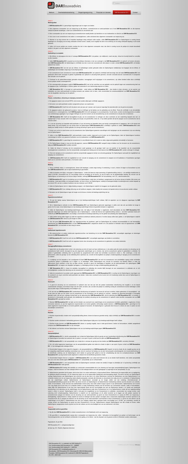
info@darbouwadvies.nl (68, 449)
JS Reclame (137, 444)
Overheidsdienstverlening (66, 12)
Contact (135, 12)
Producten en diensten (103, 12)
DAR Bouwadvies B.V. (122, 12)
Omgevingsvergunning (85, 12)
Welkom (51, 12)
